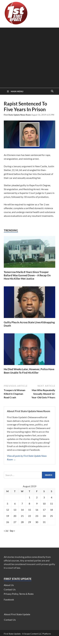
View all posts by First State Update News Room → (27, 457)
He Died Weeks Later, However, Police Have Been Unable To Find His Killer (29, 371)
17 (44, 509)
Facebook (9, 599)
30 (36, 522)
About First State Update (17, 614)
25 (51, 515)
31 (44, 522)
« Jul (6, 530)
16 (36, 509)
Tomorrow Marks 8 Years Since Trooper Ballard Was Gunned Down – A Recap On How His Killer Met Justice (27, 275)
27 (14, 522)
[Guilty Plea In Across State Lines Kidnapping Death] (29, 318)
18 (51, 509)
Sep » (12, 530)
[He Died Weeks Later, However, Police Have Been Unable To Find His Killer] (29, 365)
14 (22, 509)
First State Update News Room (17, 115)
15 (29, 509)
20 (14, 515)
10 (44, 503)
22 (29, 515)
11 (51, 503)
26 (7, 522)
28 (22, 522)
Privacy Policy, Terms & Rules (19, 593)
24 (44, 515)
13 (14, 509)
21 (22, 515)
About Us (9, 585)
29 (29, 522)
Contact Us (10, 589)
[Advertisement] (29, 57)
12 (7, 509)
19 (7, 515)
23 (36, 515)
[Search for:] (29, 475)
